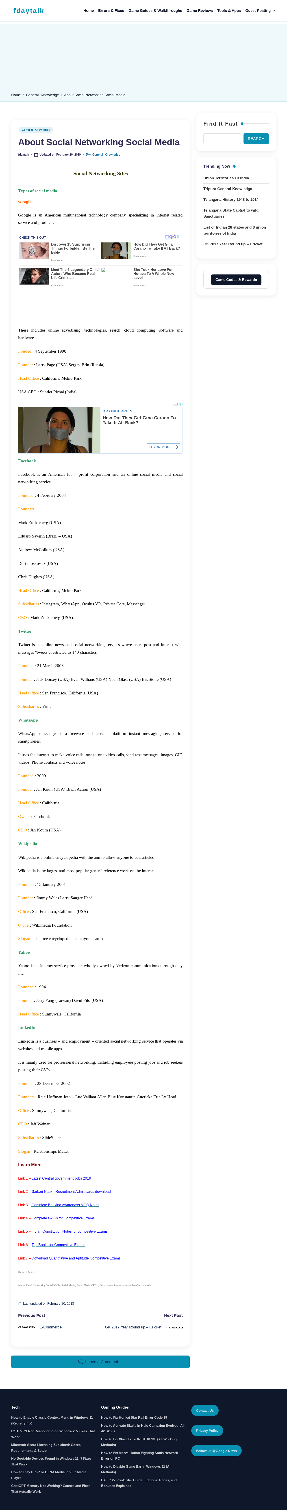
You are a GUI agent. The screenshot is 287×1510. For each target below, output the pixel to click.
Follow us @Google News (216, 1418)
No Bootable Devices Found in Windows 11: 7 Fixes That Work (51, 1429)
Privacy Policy (207, 1398)
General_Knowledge (42, 95)
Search (256, 139)
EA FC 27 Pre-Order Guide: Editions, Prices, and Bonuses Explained (139, 1450)
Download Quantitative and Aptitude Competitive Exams (76, 1226)
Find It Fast (220, 124)
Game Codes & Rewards (236, 280)
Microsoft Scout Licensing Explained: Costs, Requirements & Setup (46, 1415)
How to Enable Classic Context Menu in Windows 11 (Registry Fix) (52, 1388)
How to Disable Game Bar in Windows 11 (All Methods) (136, 1437)
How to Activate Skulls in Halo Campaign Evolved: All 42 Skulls (143, 1396)
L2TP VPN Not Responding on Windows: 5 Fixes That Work (53, 1401)
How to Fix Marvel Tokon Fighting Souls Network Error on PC (139, 1423)
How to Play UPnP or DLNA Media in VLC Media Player (48, 1442)
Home (16, 95)
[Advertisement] (143, 55)
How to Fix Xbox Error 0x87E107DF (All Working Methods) (139, 1409)
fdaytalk (28, 10)
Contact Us (205, 1378)
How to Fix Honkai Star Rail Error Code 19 (134, 1385)
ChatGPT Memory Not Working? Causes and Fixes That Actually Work (50, 1456)
